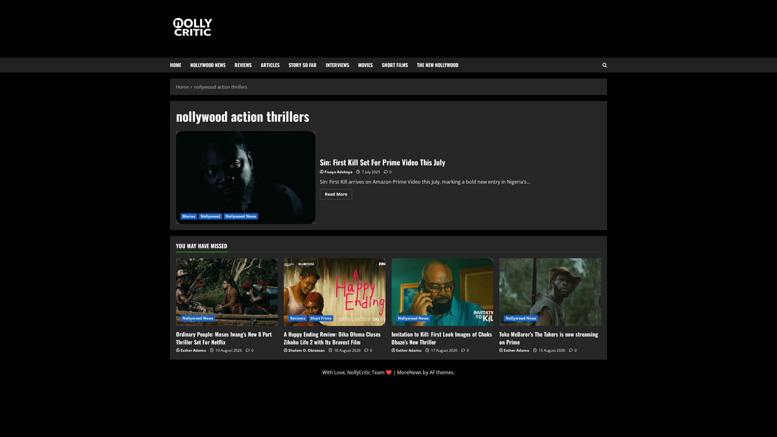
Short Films (395, 65)
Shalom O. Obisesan (306, 350)
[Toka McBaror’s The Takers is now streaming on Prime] (550, 292)
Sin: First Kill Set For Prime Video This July (245, 177)
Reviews (243, 65)
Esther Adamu (193, 350)
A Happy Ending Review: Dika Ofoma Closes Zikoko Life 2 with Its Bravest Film (332, 338)
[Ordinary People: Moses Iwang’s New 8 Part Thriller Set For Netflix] (227, 292)
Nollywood (210, 216)
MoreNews (409, 372)
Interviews (337, 65)
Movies (365, 65)
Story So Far (303, 65)
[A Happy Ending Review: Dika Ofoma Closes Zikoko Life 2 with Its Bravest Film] (334, 292)
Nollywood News (208, 65)
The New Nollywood (437, 65)
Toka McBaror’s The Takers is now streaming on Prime (548, 338)
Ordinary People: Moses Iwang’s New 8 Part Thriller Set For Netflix (224, 338)
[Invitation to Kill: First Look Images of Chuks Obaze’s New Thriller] (442, 292)
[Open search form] (604, 65)
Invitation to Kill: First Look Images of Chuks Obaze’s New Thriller (442, 338)
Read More (338, 193)
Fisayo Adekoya (338, 171)
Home (175, 65)
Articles (270, 65)
